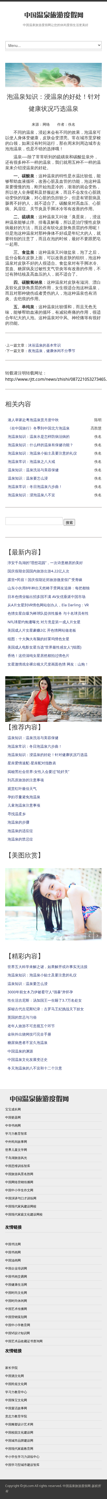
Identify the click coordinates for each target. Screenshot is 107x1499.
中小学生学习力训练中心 (22, 1456)
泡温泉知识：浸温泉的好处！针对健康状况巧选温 (48, 754)
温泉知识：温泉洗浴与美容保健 (33, 469)
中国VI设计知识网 (17, 1333)
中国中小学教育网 (17, 1325)
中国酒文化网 (14, 1376)
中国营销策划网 (16, 1317)
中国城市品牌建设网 (19, 1440)
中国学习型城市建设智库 (22, 1464)
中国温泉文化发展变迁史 (28, 1059)
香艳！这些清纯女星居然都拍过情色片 (38, 655)
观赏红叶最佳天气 (22, 788)
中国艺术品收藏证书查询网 (24, 1341)
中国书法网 (13, 1244)
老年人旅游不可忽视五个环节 (31, 1025)
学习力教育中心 (16, 1392)
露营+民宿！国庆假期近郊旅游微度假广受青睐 (45, 579)
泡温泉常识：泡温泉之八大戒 (31, 461)
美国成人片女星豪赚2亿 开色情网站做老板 (42, 630)
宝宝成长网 (13, 1109)
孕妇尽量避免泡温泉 (24, 796)
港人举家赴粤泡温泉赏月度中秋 (33, 419)
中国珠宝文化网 (16, 1400)
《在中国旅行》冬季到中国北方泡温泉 (39, 428)
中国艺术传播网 (16, 1309)
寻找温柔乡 (17, 813)
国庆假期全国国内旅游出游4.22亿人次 (38, 571)
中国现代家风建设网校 (20, 1206)
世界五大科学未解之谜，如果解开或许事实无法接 (48, 966)
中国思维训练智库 (17, 1166)
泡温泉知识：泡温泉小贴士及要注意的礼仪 (42, 453)
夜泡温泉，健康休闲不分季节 (51, 350)
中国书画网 (13, 1252)
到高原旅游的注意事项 (26, 779)
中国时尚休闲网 (16, 1300)
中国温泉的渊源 (20, 1051)
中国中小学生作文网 (19, 1190)
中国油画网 (13, 1260)
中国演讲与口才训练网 (20, 1198)
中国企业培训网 (16, 1268)
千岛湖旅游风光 (16, 1158)
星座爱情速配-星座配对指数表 (32, 762)
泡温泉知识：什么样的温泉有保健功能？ (40, 444)
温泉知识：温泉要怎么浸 (28, 478)
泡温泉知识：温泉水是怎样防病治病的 (39, 436)
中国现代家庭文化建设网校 (24, 1214)
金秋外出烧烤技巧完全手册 (29, 1034)
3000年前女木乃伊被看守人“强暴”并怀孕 (40, 991)
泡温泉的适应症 (20, 830)
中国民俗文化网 (16, 1384)
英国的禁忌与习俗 (22, 1017)
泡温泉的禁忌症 (20, 839)
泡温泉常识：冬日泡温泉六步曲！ (35, 486)
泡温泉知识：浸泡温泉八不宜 (31, 494)
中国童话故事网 (16, 1408)
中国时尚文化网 (16, 1292)
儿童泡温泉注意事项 (24, 805)
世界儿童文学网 (16, 1149)
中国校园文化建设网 (19, 1432)
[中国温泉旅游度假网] (53, 15)
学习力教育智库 (16, 1133)
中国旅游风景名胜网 (19, 1174)
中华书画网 (13, 1125)
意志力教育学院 (16, 1416)
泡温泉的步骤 (18, 822)
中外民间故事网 (16, 1141)
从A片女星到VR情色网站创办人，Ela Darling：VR (48, 604)
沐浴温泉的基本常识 (44, 345)
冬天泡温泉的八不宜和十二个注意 (35, 1068)
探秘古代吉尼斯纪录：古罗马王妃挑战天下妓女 (46, 1008)
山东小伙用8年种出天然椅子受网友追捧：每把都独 (49, 587)
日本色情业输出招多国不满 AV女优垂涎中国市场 (46, 596)
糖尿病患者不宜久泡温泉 (28, 1042)
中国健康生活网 (16, 1284)
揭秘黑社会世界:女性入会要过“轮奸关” (38, 771)
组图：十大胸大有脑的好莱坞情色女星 (38, 638)
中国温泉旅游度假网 (77, 1486)
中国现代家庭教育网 (19, 1448)
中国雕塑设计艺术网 (19, 1424)
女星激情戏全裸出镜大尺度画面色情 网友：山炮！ (48, 664)
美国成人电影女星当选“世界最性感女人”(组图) (44, 647)
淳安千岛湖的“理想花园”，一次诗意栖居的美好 (45, 562)
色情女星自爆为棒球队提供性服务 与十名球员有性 (48, 613)
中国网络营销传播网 (19, 1182)
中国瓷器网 (13, 1117)
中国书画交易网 (16, 1276)
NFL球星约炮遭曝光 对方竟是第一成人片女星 (44, 621)
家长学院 (11, 1367)
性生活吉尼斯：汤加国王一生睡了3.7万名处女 (45, 1000)
